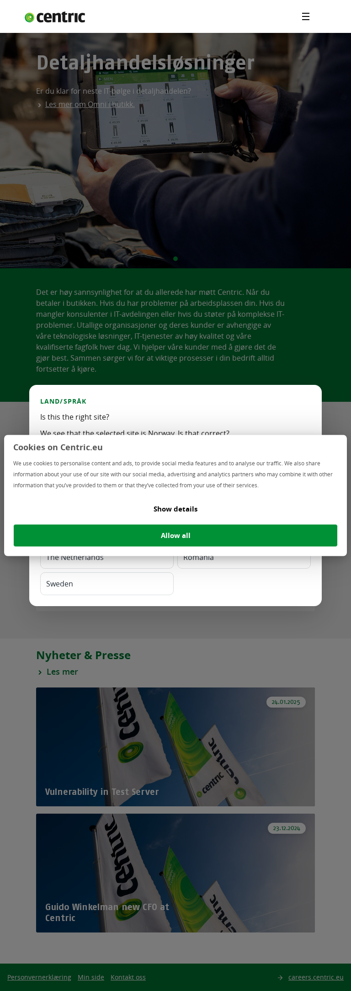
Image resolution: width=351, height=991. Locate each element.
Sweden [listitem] (59, 584)
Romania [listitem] (198, 557)
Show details (175, 509)
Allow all (176, 535)
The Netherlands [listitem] (75, 557)
